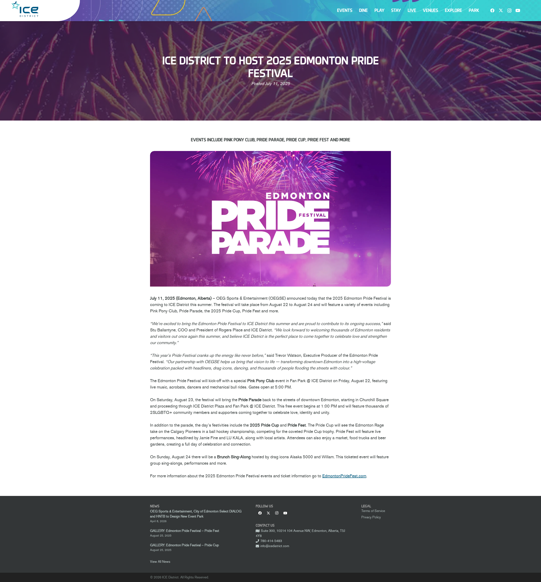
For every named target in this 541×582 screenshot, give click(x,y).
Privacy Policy (371, 517)
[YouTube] (518, 10)
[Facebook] (492, 10)
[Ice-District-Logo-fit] (25, 9)
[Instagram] (509, 10)
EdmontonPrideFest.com (344, 475)
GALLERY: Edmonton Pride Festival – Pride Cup (184, 545)
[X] (501, 10)
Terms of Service (373, 511)
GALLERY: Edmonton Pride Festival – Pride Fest (184, 531)
